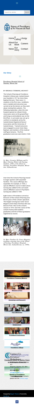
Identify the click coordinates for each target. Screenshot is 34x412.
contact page (24, 378)
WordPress (6, 396)
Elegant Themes (14, 394)
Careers (24, 43)
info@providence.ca (17, 372)
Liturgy (24, 38)
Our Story (16, 49)
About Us (11, 43)
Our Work (16, 43)
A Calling (17, 38)
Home (11, 38)
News (11, 49)
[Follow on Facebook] (17, 401)
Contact (24, 49)
